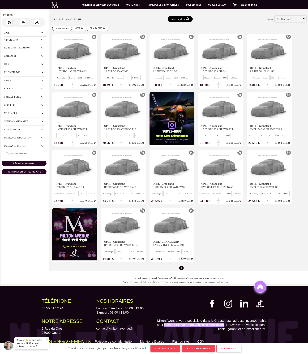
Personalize (228, 348)
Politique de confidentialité (113, 341)
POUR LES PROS (193, 5)
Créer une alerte (178, 19)
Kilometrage (12, 72)
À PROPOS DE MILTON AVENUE (164, 5)
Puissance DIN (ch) (15, 146)
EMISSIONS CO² (12, 129)
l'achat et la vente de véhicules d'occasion (194, 325)
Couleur (9, 105)
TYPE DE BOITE (12, 97)
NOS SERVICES (134, 5)
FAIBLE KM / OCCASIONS (17, 48)
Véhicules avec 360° (19, 153)
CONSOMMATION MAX (16, 121)
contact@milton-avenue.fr (114, 328)
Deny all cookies (199, 348)
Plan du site (180, 341)
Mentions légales (152, 341)
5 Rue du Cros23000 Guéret (52, 330)
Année (8, 80)
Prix (6, 64)
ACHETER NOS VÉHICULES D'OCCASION (100, 5)
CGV (200, 341)
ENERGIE (9, 88)
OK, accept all (166, 348)
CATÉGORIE (10, 56)
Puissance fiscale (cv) (18, 138)
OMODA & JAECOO (217, 5)
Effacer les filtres (62, 28)
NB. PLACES (10, 113)
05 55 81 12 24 (249, 5)
